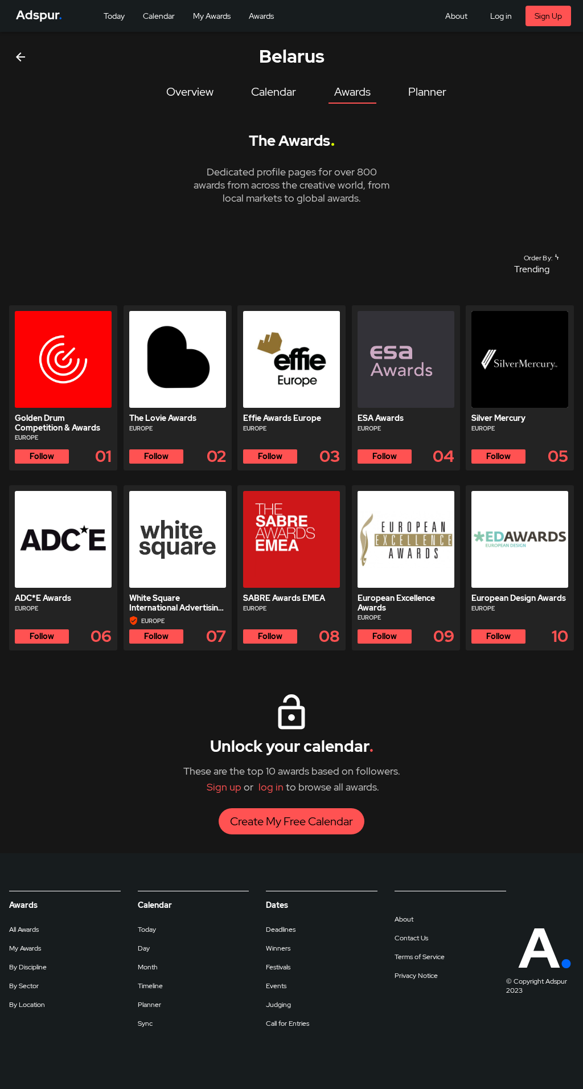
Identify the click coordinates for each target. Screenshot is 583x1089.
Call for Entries (287, 1023)
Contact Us (411, 938)
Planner (149, 1004)
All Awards (24, 929)
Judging (278, 1004)
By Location (27, 1004)
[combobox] (536, 269)
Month (148, 967)
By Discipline (28, 967)
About (404, 919)
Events (276, 985)
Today (147, 929)
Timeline (150, 985)
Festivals (278, 967)
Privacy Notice (416, 975)
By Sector (24, 985)
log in (271, 786)
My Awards (25, 948)
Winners (278, 948)
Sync (145, 1023)
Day (144, 948)
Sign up (224, 786)
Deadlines (280, 929)
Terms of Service (420, 956)
